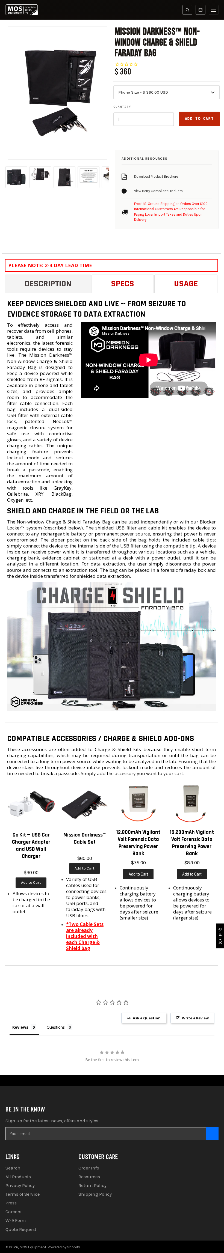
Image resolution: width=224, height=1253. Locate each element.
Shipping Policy (95, 1194)
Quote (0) (220, 936)
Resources (89, 1176)
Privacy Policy (20, 1185)
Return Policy (92, 1185)
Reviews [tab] (20, 1027)
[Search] (187, 10)
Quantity (122, 107)
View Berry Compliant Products (158, 191)
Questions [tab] (56, 1027)
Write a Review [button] (195, 1018)
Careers (13, 1211)
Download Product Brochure (156, 176)
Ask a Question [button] (147, 1018)
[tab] (48, 284)
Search (12, 1168)
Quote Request (20, 1229)
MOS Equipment (33, 1247)
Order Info (88, 1168)
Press (11, 1203)
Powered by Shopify (64, 1247)
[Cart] (200, 10)
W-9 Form (15, 1220)
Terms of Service (22, 1194)
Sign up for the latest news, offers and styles (51, 1120)
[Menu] (214, 10)
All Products (18, 1176)
